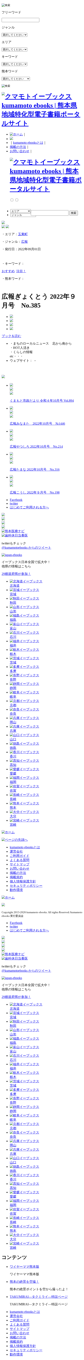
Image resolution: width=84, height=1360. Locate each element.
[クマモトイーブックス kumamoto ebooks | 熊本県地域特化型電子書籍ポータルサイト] (42, 123)
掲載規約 (16, 877)
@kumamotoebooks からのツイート (26, 547)
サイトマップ (19, 864)
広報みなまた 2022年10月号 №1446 (37, 423)
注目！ (21, 271)
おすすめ (8, 271)
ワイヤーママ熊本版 (24, 1266)
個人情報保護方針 (23, 881)
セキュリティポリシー (26, 885)
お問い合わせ (19, 151)
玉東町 (23, 234)
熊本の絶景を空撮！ (24, 1281)
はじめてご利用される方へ (29, 507)
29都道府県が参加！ (16, 574)
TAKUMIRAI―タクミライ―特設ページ (39, 1296)
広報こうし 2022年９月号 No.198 (35, 492)
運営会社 (16, 851)
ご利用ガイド (19, 855)
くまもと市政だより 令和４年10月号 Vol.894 (42, 400)
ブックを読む (11, 336)
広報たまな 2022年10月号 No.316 (35, 469)
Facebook (16, 500)
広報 (24, 241)
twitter (14, 503)
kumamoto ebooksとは (28, 142)
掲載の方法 (18, 147)
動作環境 (16, 890)
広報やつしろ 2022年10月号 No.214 (36, 446)
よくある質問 (19, 860)
